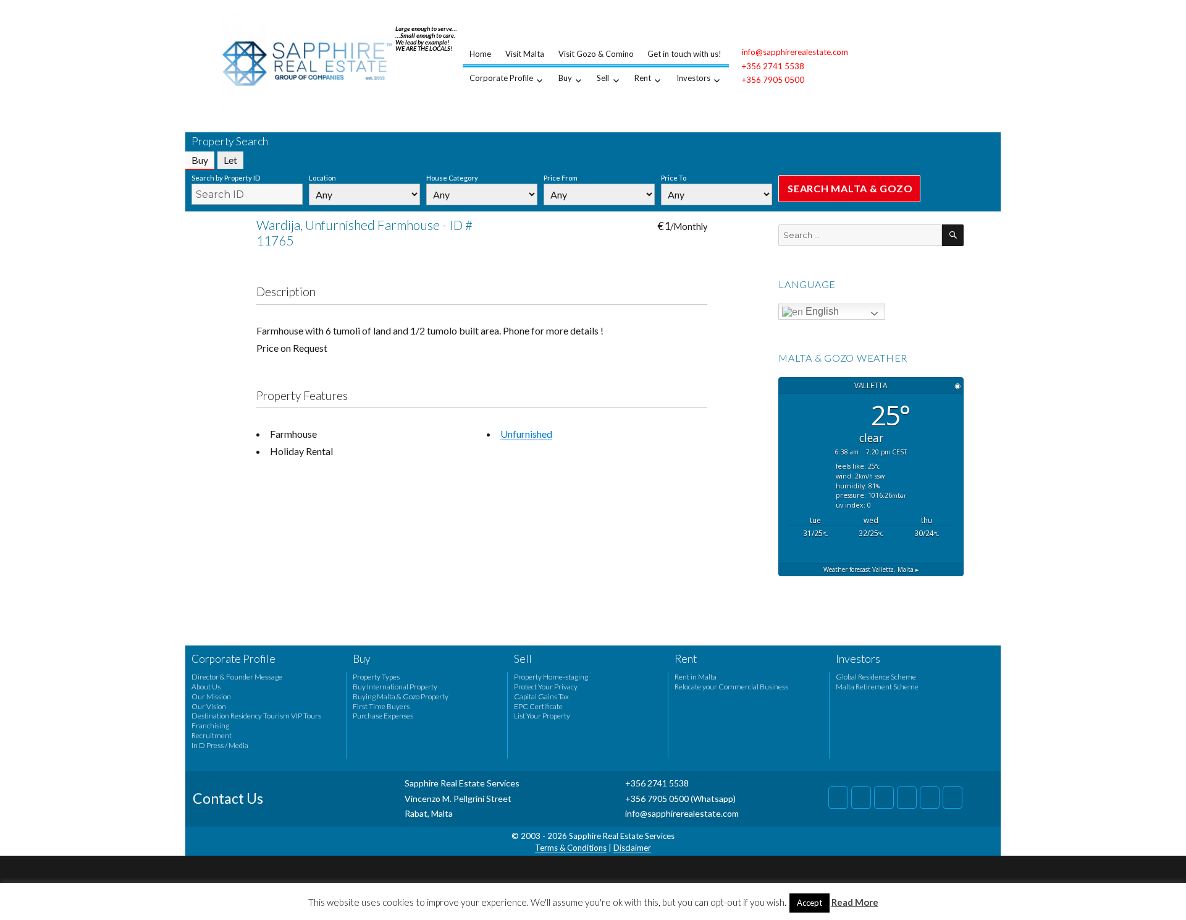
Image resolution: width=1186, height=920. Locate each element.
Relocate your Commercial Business (731, 686)
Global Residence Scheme (876, 676)
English (821, 311)
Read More (854, 902)
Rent (642, 78)
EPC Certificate (538, 706)
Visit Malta (524, 54)
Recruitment (211, 735)
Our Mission (211, 696)
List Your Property (542, 715)
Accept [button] (809, 903)
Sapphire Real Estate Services (622, 836)
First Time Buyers (381, 706)
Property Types (376, 676)
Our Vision (208, 706)
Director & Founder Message (236, 676)
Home (480, 54)
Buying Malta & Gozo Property (400, 696)
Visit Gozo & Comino (596, 54)
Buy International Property (395, 686)
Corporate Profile (501, 78)
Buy (565, 78)
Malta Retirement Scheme (877, 686)
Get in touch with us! (684, 54)
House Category (452, 178)
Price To (673, 178)
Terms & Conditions (571, 848)
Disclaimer (632, 848)
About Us (206, 686)
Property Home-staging (551, 676)
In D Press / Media (219, 745)
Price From (561, 178)
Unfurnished (526, 434)
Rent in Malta (696, 676)
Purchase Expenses (383, 715)
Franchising (210, 725)
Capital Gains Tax (541, 696)
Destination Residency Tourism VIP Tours (256, 715)
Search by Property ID (225, 178)
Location (322, 178)
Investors (693, 78)
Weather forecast (871, 569)
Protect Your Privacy (546, 686)
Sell (603, 78)
